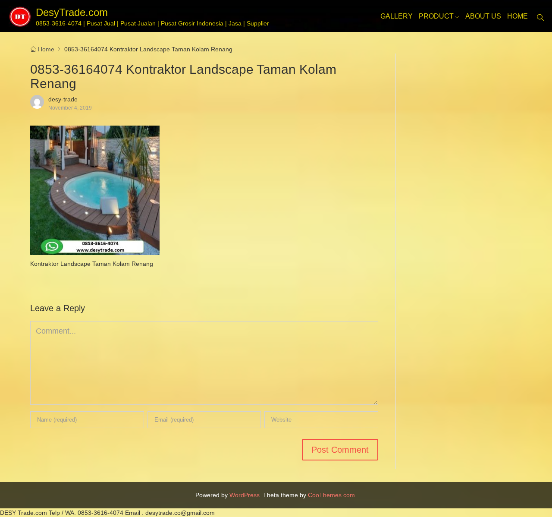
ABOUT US (483, 16)
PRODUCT (436, 16)
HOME (517, 16)
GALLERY (396, 16)
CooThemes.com (331, 495)
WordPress (244, 495)
